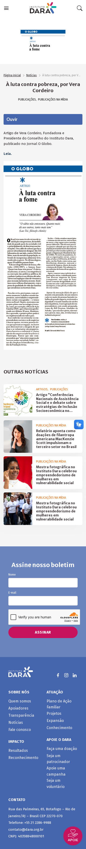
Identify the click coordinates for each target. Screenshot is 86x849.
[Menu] (6, 8)
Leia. (8, 154)
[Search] (79, 8)
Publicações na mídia (53, 99)
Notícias (31, 75)
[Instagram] (66, 675)
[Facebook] (58, 675)
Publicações (27, 99)
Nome (12, 574)
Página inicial (12, 75)
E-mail (12, 592)
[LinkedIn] (75, 675)
